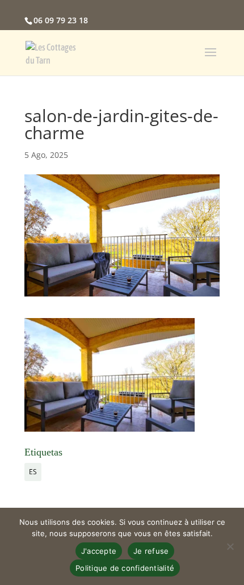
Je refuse (151, 550)
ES (33, 472)
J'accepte (98, 550)
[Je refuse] (229, 546)
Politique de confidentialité (124, 568)
